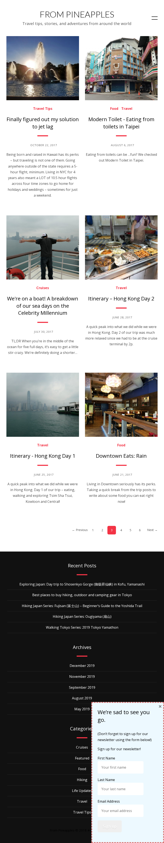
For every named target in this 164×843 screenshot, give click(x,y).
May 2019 (82, 709)
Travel (126, 108)
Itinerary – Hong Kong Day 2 (121, 298)
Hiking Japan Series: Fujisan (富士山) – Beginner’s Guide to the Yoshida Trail (82, 605)
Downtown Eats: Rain (121, 455)
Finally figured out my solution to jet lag (43, 123)
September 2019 (82, 687)
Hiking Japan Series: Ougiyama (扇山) (82, 616)
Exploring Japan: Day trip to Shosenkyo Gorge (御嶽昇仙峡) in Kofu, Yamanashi (82, 584)
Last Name (107, 779)
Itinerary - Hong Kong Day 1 (42, 455)
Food (114, 108)
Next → (152, 530)
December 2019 (82, 665)
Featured (82, 758)
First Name (107, 758)
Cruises (42, 288)
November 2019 (82, 676)
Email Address (109, 801)
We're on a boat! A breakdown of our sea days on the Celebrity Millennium (42, 305)
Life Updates (82, 790)
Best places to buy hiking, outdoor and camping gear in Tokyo (82, 595)
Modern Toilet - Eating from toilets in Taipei (121, 123)
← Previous (80, 530)
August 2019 (82, 698)
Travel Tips (42, 108)
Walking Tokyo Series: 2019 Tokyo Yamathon (82, 627)
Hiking (82, 779)
